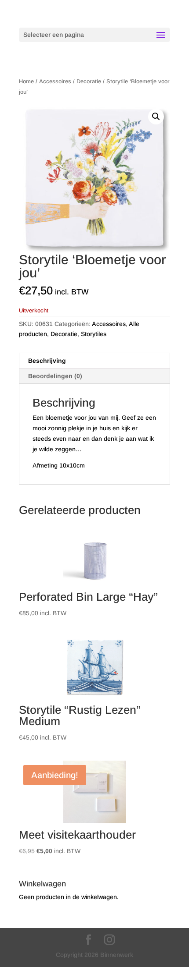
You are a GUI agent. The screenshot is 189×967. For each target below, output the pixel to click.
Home (26, 81)
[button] (156, 116)
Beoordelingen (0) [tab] (55, 375)
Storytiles (93, 333)
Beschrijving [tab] (47, 360)
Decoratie (88, 81)
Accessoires (55, 81)
